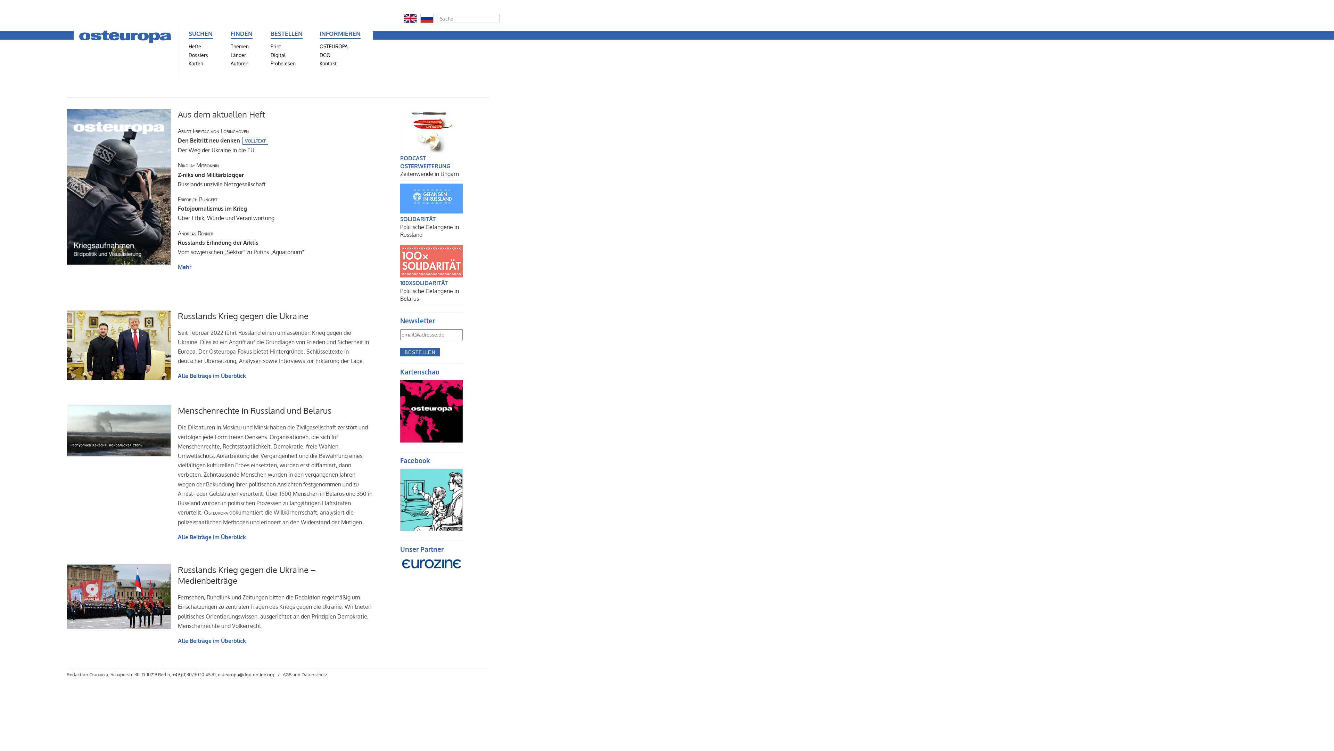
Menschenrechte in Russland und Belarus (254, 410)
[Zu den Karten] (431, 440)
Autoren (239, 63)
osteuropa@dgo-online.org (246, 674)
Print (276, 46)
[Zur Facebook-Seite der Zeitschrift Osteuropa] (431, 529)
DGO (325, 55)
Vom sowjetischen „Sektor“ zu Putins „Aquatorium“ (241, 243)
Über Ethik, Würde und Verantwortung (226, 208)
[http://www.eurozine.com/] (431, 572)
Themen (240, 46)
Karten (196, 63)
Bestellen (420, 352)
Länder (238, 55)
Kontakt (328, 63)
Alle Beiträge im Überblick (212, 375)
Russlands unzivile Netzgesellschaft (222, 174)
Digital (278, 55)
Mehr (184, 267)
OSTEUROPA (334, 46)
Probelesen (283, 63)
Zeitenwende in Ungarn (429, 173)
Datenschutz (314, 674)
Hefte (195, 46)
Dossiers (198, 55)
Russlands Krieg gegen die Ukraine (243, 315)
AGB (287, 674)
